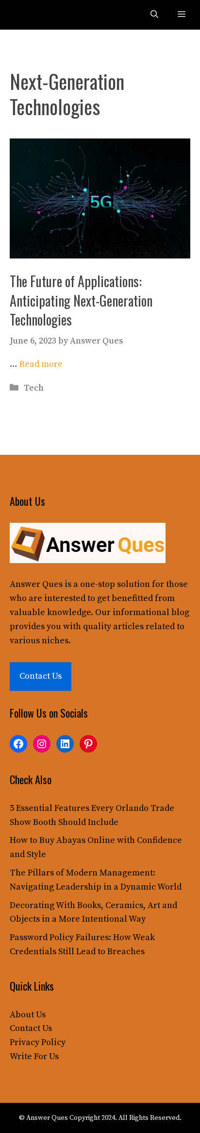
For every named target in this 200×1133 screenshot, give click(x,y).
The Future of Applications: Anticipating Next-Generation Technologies (81, 300)
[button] (154, 15)
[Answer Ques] (30, 15)
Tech (34, 388)
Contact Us (40, 676)
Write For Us (34, 1056)
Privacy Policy (38, 1042)
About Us (28, 1014)
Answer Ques (36, 584)
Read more (41, 364)
